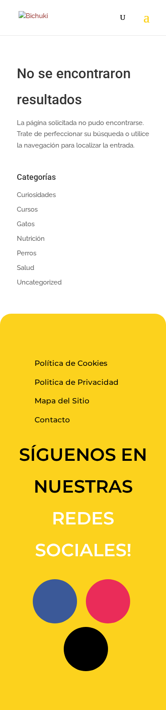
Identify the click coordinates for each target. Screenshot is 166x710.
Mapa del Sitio (62, 400)
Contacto (52, 419)
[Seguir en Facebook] (55, 601)
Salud (25, 268)
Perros (26, 253)
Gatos (26, 224)
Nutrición (31, 239)
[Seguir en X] (86, 649)
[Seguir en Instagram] (108, 601)
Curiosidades (36, 195)
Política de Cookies (71, 363)
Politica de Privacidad (77, 382)
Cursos (27, 209)
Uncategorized (39, 282)
